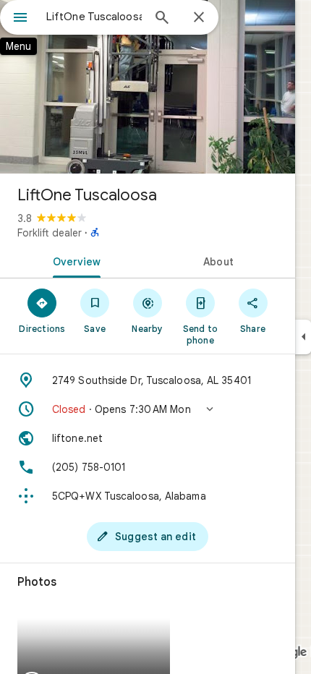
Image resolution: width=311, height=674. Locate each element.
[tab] (74, 260)
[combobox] (94, 16)
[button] (147, 409)
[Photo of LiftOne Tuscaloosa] (147, 87)
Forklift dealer (49, 232)
